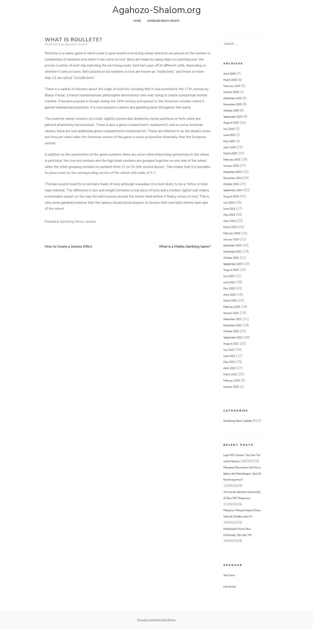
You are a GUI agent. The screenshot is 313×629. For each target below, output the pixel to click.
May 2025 (229, 141)
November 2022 (232, 325)
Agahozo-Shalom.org (156, 10)
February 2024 (231, 233)
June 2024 (229, 209)
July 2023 (228, 276)
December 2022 (232, 319)
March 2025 (230, 153)
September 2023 (232, 264)
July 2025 (228, 129)
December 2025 (232, 98)
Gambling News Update (163, 21)
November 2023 (232, 251)
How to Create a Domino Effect (68, 246)
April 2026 (229, 73)
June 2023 (229, 282)
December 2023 (232, 245)
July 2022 (228, 350)
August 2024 (231, 196)
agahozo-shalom (76, 44)
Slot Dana (229, 575)
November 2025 (232, 104)
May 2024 (229, 214)
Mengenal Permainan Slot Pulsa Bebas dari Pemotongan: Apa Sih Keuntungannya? (242, 474)
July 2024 (228, 202)
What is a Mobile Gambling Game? (185, 246)
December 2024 (232, 172)
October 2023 (231, 258)
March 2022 (230, 374)
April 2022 (229, 368)
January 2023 (231, 313)
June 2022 (229, 356)
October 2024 (231, 184)
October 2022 (231, 331)
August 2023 (231, 270)
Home (137, 21)
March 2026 (230, 80)
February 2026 (231, 86)
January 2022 (231, 386)
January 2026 (231, 92)
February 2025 (231, 159)
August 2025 (231, 122)
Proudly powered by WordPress (156, 620)
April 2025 (229, 147)
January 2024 (231, 239)
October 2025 (231, 110)
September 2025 (232, 116)
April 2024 (229, 221)
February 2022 (231, 380)
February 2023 (231, 307)
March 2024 (230, 227)
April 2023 (229, 294)
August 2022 (231, 343)
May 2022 (229, 362)
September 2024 (232, 190)
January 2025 (231, 165)
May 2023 (229, 288)
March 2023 (230, 300)
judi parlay (229, 586)
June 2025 (229, 135)
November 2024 (232, 178)
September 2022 (232, 337)
